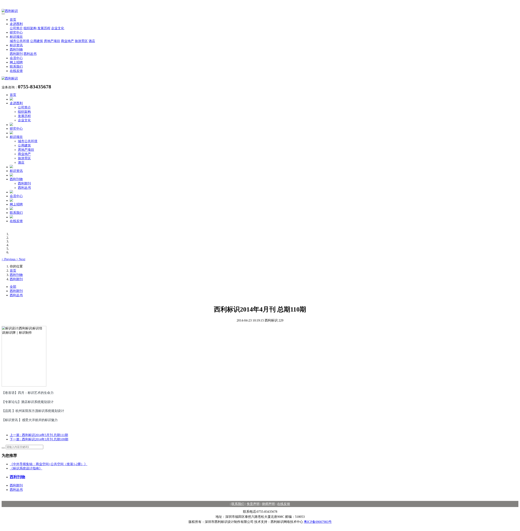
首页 (13, 19)
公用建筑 (36, 41)
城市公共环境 (19, 41)
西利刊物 (16, 49)
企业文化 (57, 28)
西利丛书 (30, 53)
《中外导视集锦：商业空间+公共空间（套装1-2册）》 (48, 464)
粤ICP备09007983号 (318, 521)
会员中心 (16, 58)
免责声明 (253, 504)
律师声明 (268, 504)
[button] (9, 259)
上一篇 (39, 435)
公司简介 (16, 28)
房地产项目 (52, 41)
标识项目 (16, 36)
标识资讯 (16, 45)
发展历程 (43, 28)
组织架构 (30, 28)
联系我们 (16, 66)
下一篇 (39, 439)
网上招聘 (16, 62)
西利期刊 (16, 53)
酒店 (92, 41)
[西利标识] (260, 11)
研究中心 (16, 32)
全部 (13, 286)
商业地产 (67, 41)
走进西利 (16, 24)
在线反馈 (16, 71)
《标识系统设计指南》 (26, 468)
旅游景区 (81, 41)
